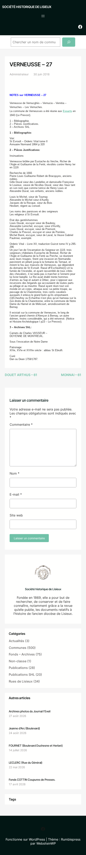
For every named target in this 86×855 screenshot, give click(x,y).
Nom (14, 473)
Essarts (67, 111)
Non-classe (17, 661)
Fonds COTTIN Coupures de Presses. (32, 779)
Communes (17, 648)
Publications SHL (22, 675)
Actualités (16, 641)
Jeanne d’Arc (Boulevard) (24, 728)
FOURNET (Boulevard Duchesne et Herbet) (36, 745)
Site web (16, 515)
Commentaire (21, 424)
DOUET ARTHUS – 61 (21, 375)
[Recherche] (68, 42)
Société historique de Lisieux (26, 7)
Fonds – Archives (22, 654)
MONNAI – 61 (71, 375)
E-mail (16, 494)
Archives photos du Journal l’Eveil (29, 711)
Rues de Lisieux (21, 681)
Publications (18, 668)
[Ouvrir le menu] (43, 16)
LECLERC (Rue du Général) (25, 762)
